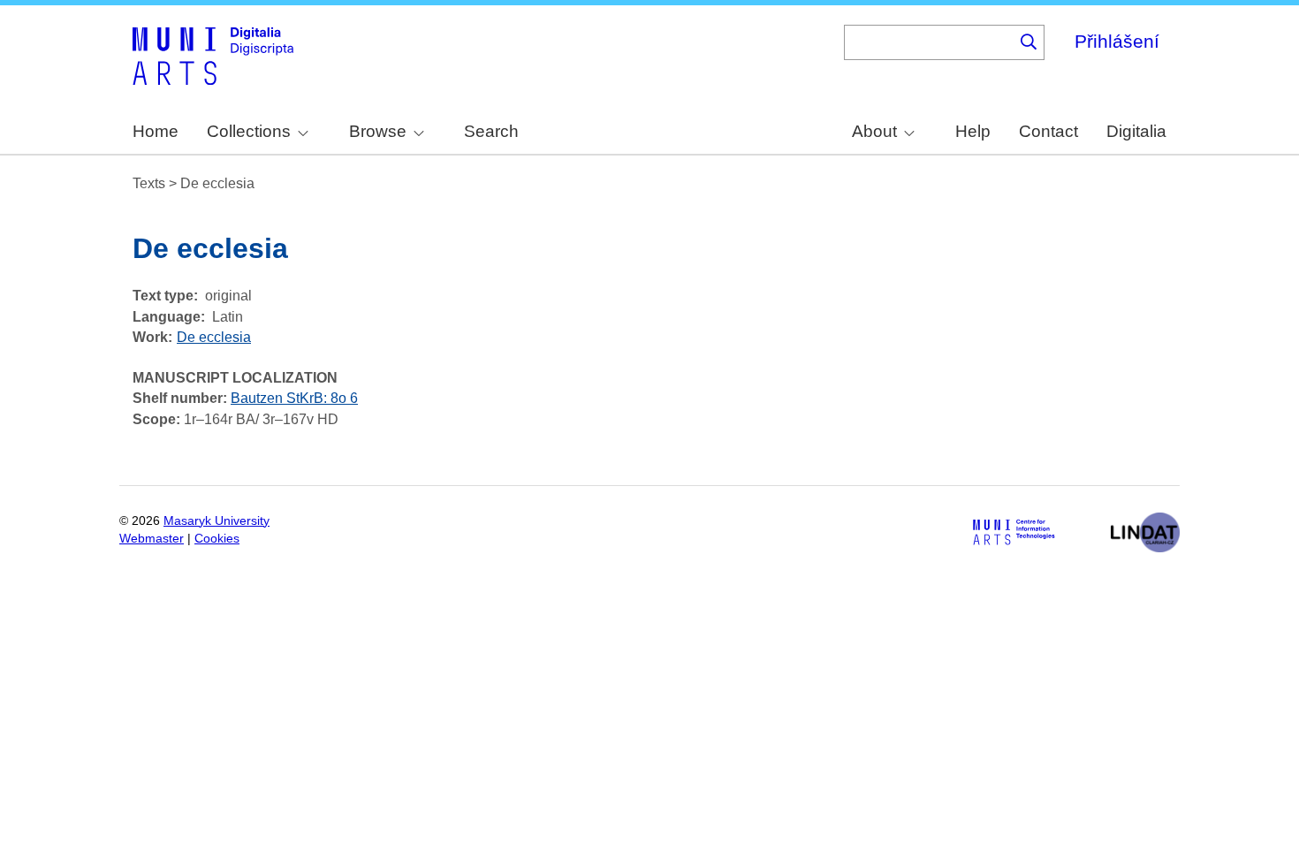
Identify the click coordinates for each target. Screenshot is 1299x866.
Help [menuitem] (973, 131)
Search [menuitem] (491, 131)
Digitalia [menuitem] (1136, 131)
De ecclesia (214, 337)
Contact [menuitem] (1048, 131)
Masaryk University (216, 521)
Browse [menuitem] (377, 131)
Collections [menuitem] (249, 131)
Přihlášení (1117, 41)
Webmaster (151, 538)
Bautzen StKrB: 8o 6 (294, 398)
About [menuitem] (874, 131)
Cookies (216, 538)
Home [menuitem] (156, 131)
